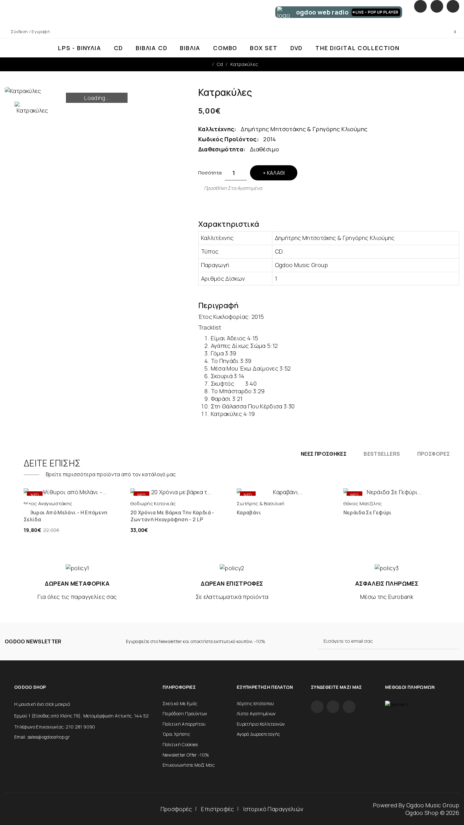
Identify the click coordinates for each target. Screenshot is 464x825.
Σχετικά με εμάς (180, 703)
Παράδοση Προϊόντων (185, 714)
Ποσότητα (210, 172)
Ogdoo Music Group (432, 805)
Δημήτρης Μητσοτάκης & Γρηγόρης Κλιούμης (304, 129)
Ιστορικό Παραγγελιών (273, 809)
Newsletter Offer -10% (186, 755)
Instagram (437, 6)
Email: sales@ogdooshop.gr (42, 737)
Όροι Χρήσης (176, 734)
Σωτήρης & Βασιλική (260, 503)
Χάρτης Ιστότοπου (255, 703)
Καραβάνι (249, 512)
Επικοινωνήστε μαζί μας (189, 765)
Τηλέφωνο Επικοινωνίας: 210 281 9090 (54, 727)
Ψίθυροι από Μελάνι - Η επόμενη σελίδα (66, 516)
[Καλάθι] (49, 489)
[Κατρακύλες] (32, 107)
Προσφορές (176, 809)
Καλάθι (276, 172)
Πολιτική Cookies (180, 744)
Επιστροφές (217, 809)
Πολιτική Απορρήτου (184, 724)
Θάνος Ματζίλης (362, 503)
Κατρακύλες (244, 64)
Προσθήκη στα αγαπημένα (233, 188)
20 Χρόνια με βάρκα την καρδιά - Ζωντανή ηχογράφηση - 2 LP (172, 516)
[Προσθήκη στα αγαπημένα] (95, 489)
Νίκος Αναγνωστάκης (48, 503)
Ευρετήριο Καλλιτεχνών (261, 724)
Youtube (453, 6)
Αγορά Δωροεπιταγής (258, 734)
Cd (220, 64)
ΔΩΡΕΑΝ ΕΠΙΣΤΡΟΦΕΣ (232, 583)
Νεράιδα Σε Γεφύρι (367, 512)
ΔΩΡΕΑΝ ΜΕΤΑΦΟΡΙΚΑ (77, 583)
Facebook (420, 6)
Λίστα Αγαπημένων (256, 714)
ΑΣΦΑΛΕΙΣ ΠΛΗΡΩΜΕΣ (386, 583)
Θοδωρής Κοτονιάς (153, 503)
